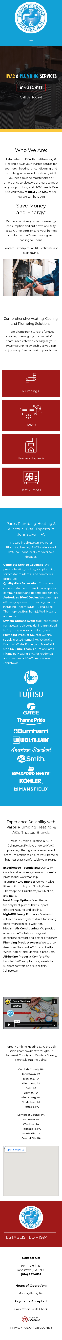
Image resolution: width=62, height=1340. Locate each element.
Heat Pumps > (31, 490)
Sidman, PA (31, 1092)
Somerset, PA (31, 1119)
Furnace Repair (31, 458)
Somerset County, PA (31, 1114)
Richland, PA (31, 1078)
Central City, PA (31, 1138)
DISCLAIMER (43, 1327)
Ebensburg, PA (31, 1097)
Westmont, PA (31, 1083)
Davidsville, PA (31, 1133)
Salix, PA (31, 1088)
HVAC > (31, 425)
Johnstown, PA (31, 1074)
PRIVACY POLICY (21, 1327)
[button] (31, 39)
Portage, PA (31, 1106)
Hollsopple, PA (31, 1128)
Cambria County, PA (31, 1069)
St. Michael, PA (31, 1102)
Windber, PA (31, 1124)
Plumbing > (31, 391)
